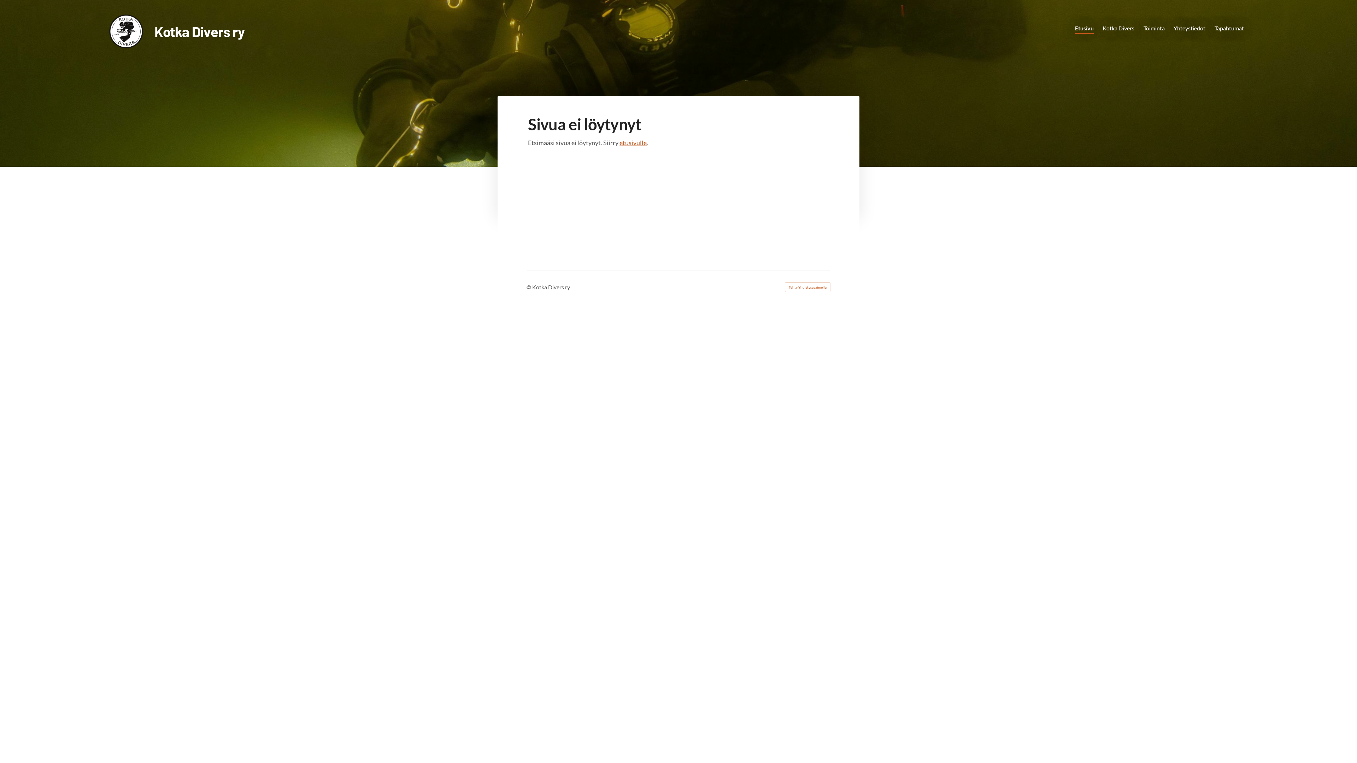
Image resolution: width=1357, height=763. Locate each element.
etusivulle (633, 143)
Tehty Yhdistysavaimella (808, 287)
